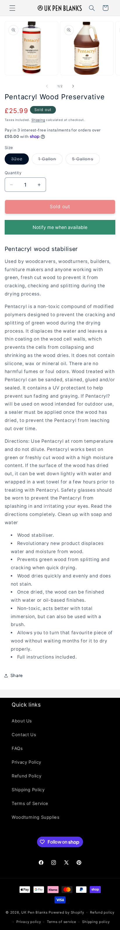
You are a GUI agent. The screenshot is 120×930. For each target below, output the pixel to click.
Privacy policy (28, 922)
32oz (20, 160)
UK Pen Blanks (34, 912)
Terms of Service (30, 803)
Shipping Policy (28, 789)
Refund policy (102, 912)
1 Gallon (50, 160)
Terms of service (61, 922)
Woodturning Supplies (36, 817)
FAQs (17, 748)
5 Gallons (86, 160)
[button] (12, 8)
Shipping (38, 120)
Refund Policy (26, 776)
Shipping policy (96, 922)
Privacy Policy (26, 762)
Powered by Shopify (66, 912)
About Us (22, 721)
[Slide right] (73, 86)
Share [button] (16, 675)
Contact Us (24, 734)
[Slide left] (46, 86)
